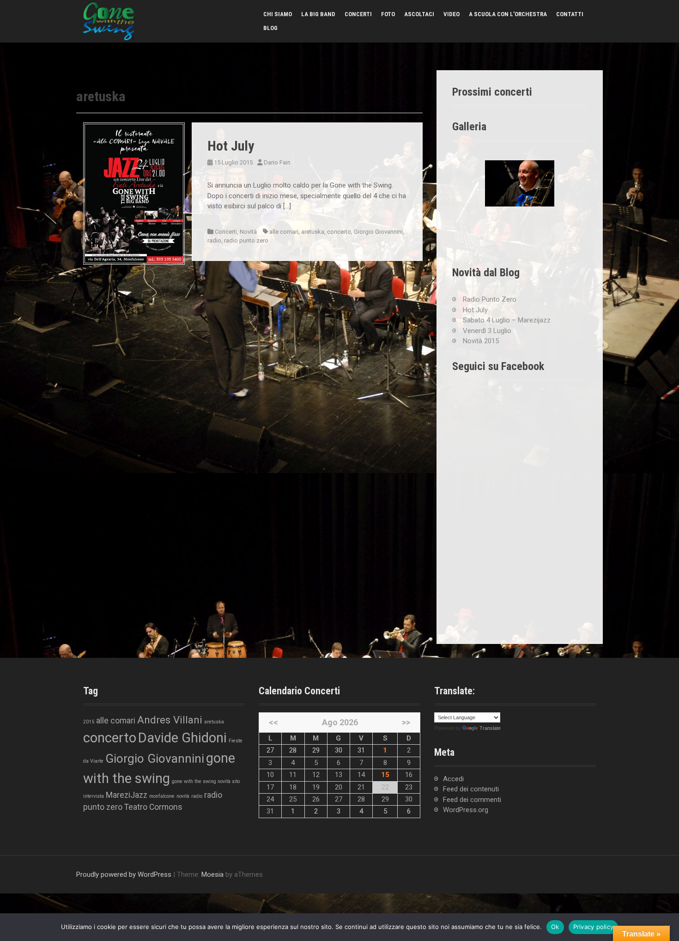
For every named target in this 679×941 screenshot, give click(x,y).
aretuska (312, 231)
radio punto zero (246, 240)
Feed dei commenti (472, 799)
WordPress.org (465, 810)
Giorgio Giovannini (378, 231)
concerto (339, 231)
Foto (388, 14)
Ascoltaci (419, 14)
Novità (248, 231)
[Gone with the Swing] (108, 21)
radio (214, 240)
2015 (88, 722)
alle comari (283, 231)
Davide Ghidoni (182, 738)
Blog (270, 27)
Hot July (230, 146)
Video (451, 14)
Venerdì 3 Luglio (487, 331)
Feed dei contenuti (471, 789)
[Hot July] (134, 193)
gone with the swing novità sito (206, 781)
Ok (555, 926)
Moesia (212, 874)
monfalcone (162, 796)
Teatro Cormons (153, 807)
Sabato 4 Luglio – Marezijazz (507, 320)
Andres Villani (169, 720)
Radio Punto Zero (489, 299)
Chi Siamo (277, 14)
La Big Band (318, 14)
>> (406, 722)
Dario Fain (277, 162)
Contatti (569, 14)
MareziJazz (126, 795)
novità (182, 796)
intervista (93, 796)
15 (385, 775)
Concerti (358, 14)
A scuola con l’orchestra (508, 14)
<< (273, 722)
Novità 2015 (481, 341)
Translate (490, 728)
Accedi (453, 779)
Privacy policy (593, 926)
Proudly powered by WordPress (123, 874)
